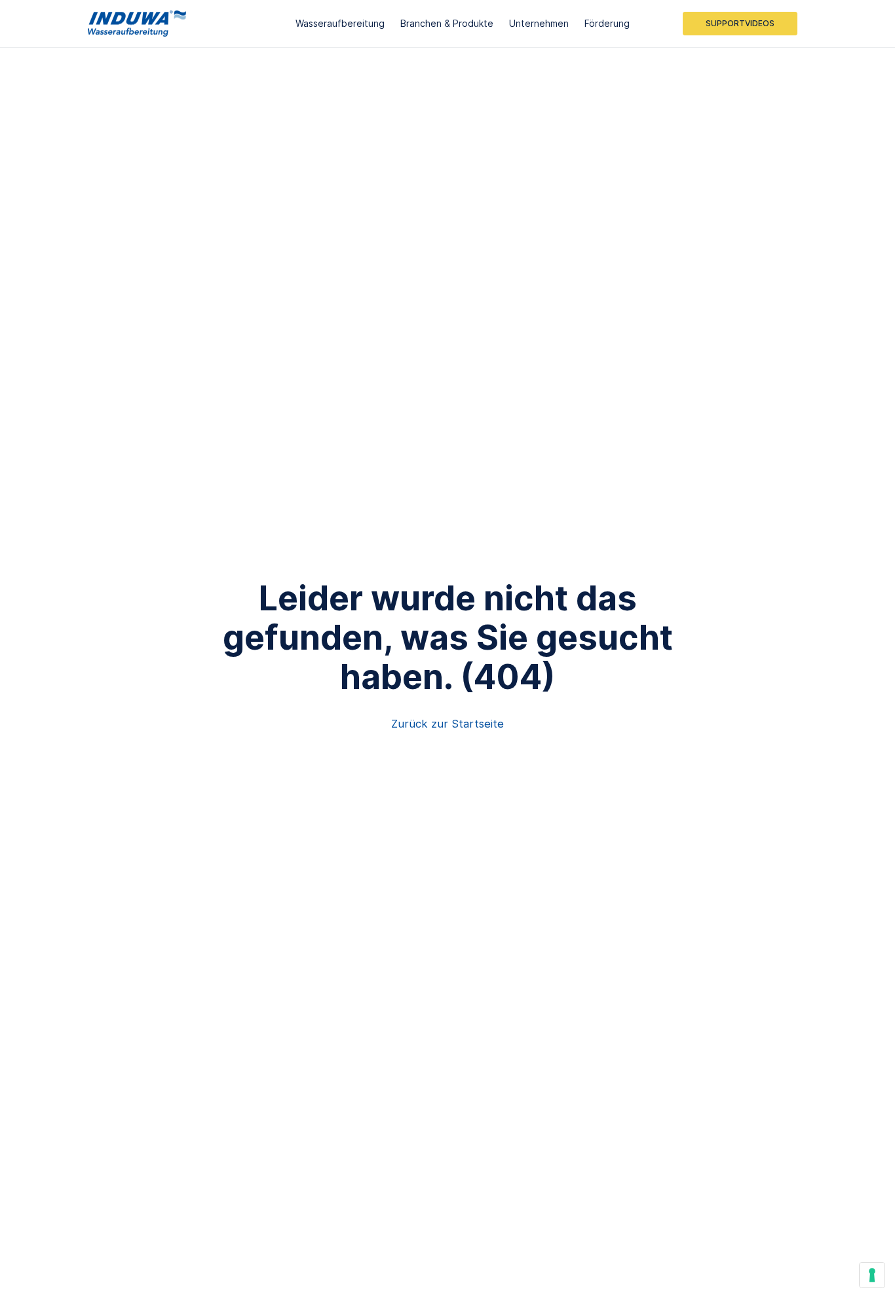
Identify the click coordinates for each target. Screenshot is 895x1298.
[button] (340, 23)
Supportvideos (740, 23)
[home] (137, 23)
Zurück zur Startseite (447, 723)
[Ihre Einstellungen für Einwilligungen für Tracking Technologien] (872, 1275)
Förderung (607, 23)
